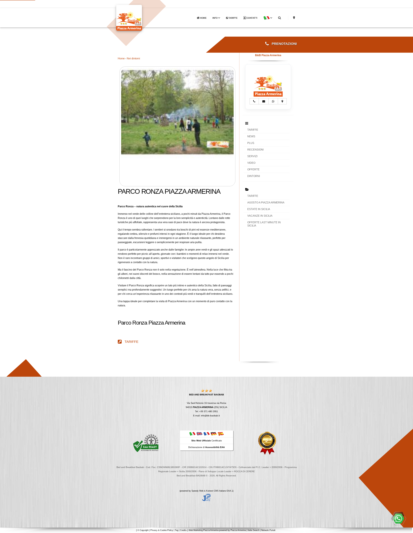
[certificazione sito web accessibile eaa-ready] (145, 443)
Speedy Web (197, 491)
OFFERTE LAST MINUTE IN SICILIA (264, 224)
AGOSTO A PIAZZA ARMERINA (265, 202)
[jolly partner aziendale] (206, 497)
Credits (183, 530)
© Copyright (143, 530)
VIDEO (251, 162)
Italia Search (253, 530)
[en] (199, 433)
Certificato (206, 440)
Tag (176, 530)
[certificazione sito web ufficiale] (267, 443)
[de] (213, 433)
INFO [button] (215, 18)
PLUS (250, 143)
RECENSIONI (255, 149)
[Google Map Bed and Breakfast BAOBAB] (294, 17)
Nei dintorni (133, 58)
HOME (202, 18)
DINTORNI (253, 176)
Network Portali (268, 530)
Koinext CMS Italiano (216, 491)
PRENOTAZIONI (283, 44)
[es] (220, 433)
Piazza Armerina (238, 530)
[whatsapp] (398, 518)
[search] (279, 18)
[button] (267, 18)
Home (121, 58)
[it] (192, 433)
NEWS (251, 136)
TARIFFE (232, 18)
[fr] (206, 433)
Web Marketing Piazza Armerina (204, 530)
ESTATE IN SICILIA (258, 209)
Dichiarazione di (206, 447)
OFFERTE (253, 169)
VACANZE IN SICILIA (259, 215)
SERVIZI (252, 156)
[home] (137, 17)
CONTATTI (251, 18)
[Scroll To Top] (407, 529)
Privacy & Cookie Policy (161, 530)
